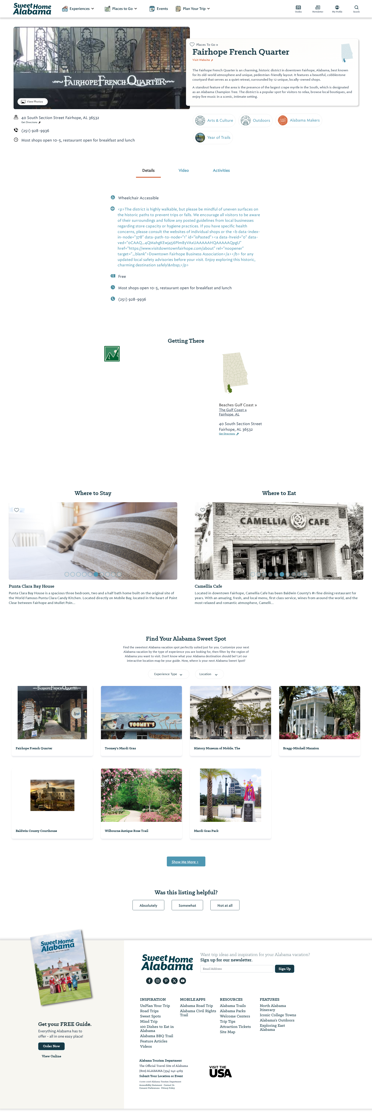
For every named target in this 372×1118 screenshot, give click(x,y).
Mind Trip (149, 1021)
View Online (51, 1056)
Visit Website (201, 60)
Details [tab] (148, 170)
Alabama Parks (233, 1011)
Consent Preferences (149, 1088)
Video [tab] (184, 170)
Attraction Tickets (235, 1027)
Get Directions (29, 122)
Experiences (80, 8)
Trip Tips (227, 1021)
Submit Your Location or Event (161, 1076)
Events (162, 8)
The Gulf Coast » (233, 410)
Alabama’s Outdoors (277, 1020)
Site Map (227, 1032)
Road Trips (149, 1011)
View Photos (35, 101)
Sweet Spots (150, 1016)
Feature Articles (153, 1041)
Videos (146, 1046)
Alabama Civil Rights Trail (198, 1013)
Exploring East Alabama (272, 1027)
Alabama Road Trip (196, 1006)
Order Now (51, 1046)
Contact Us (169, 1085)
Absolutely (148, 905)
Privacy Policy (168, 1088)
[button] (14, 541)
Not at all (224, 905)
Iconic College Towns (278, 1015)
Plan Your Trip (194, 8)
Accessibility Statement (150, 1085)
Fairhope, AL (229, 414)
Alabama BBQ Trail (156, 1036)
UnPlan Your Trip (155, 1006)
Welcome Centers (235, 1016)
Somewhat (187, 905)
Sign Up (285, 968)
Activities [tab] (221, 170)
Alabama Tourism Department (160, 1060)
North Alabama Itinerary (273, 1008)
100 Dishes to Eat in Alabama (157, 1029)
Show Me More (185, 862)
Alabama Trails (233, 1006)
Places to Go (122, 8)
